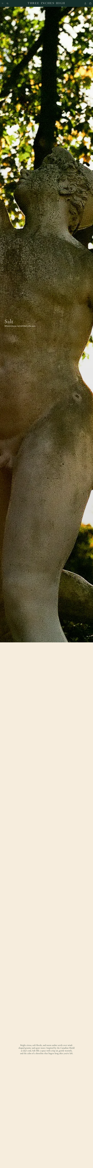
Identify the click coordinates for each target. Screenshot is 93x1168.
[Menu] (2, 3)
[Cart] (90, 3)
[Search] (7, 3)
